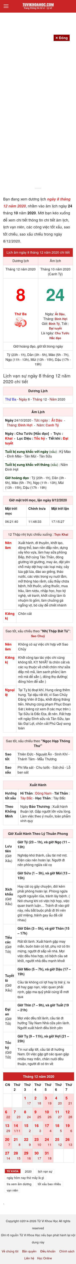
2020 (28, 1171)
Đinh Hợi (25, 425)
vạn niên (12, 1190)
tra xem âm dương (19, 1184)
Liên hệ (29, 1258)
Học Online (44, 1258)
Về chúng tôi (10, 1251)
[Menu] (6, 6)
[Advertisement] (38, 146)
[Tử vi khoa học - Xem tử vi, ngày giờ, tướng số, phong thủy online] (38, 6)
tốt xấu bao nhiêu (49, 1184)
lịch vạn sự (45, 1171)
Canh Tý (52, 425)
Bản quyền (29, 1251)
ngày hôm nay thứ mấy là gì (25, 1178)
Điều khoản (48, 1251)
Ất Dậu (56, 420)
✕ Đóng (61, 37)
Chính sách (67, 1251)
